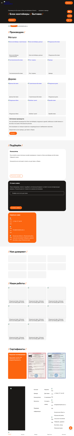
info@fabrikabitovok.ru (18, 230)
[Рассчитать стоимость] (70, 428)
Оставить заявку (15, 207)
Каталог (12, 133)
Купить (13, 25)
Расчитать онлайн (16, 176)
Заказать (68, 2)
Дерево (12, 79)
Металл (12, 37)
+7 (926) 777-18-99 (59, 393)
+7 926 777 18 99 (17, 221)
